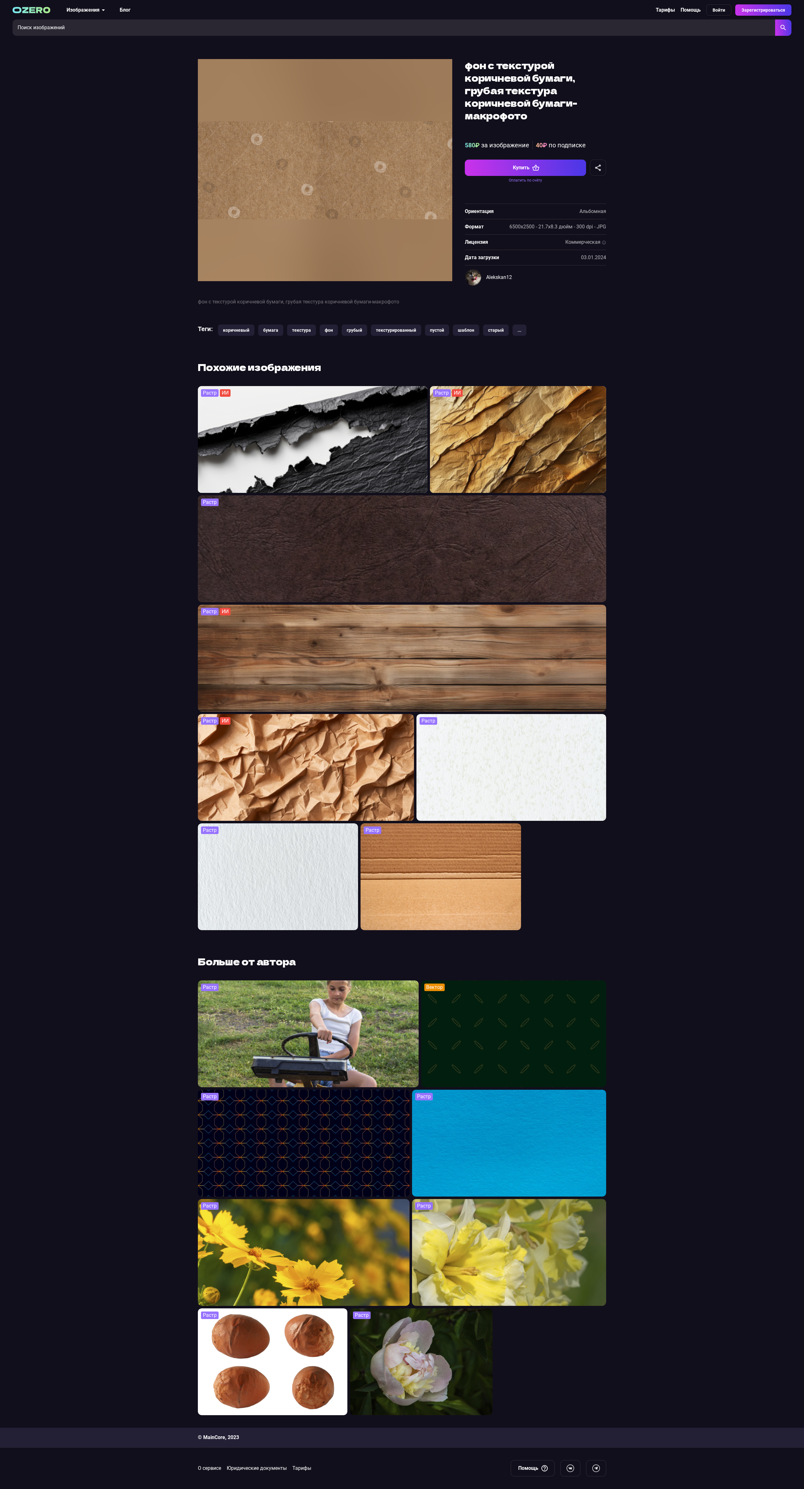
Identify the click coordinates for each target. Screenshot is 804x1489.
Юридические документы (257, 1468)
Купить (521, 168)
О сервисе (209, 1468)
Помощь (691, 10)
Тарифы (665, 10)
